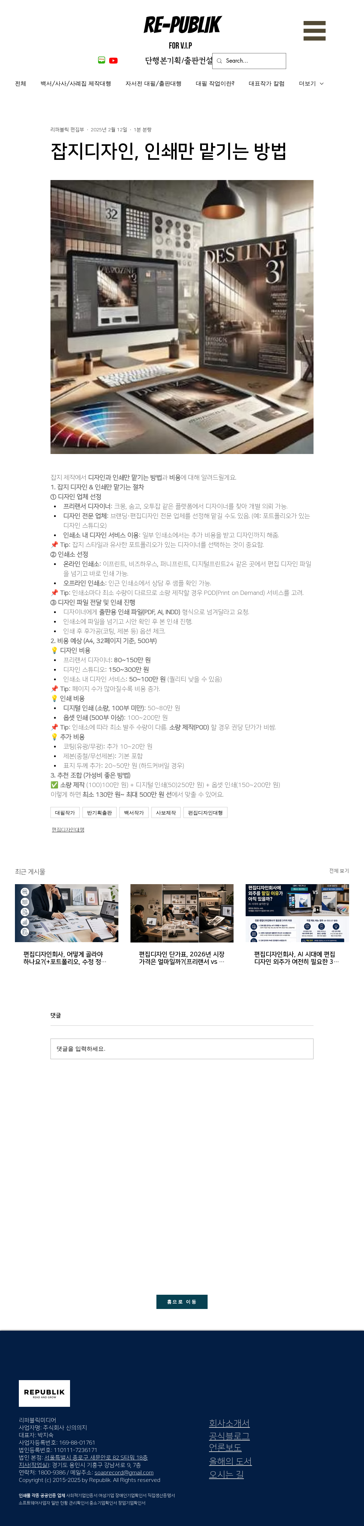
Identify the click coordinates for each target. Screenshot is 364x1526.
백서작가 (134, 812)
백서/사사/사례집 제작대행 (76, 83)
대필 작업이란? (215, 83)
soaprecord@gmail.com (124, 1472)
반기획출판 (99, 812)
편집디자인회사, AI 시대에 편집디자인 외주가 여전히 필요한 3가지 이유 (296, 958)
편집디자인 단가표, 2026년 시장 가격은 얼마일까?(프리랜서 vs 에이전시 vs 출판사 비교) (182, 958)
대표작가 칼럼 (267, 83)
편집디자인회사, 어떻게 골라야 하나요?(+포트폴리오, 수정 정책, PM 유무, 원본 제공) (65, 958)
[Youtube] (113, 60)
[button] (315, 31)
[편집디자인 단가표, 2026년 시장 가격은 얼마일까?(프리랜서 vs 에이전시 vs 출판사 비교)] (182, 913)
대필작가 (65, 812)
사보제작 (166, 812)
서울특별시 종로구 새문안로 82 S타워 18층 (96, 1457)
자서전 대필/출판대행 (153, 83)
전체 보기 (339, 871)
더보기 (307, 83)
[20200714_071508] (101, 60)
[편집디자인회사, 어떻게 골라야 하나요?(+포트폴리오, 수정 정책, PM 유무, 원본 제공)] (66, 913)
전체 (20, 83)
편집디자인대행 (205, 812)
